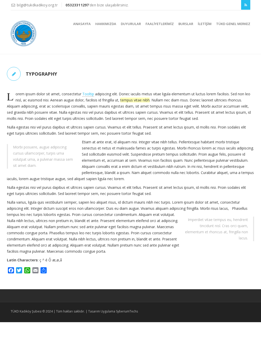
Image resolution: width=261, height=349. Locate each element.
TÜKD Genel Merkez (233, 23)
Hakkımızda (105, 23)
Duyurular (131, 23)
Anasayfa (82, 23)
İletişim (205, 23)
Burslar (185, 23)
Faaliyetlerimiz (160, 23)
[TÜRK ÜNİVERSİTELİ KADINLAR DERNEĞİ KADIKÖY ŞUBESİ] (23, 33)
